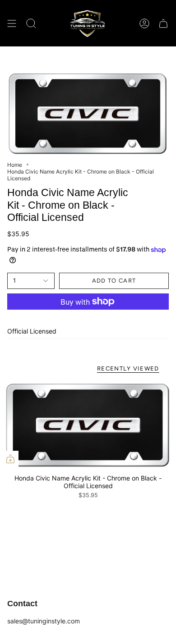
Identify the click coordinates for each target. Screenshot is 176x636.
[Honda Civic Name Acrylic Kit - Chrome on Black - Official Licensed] (88, 425)
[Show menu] (12, 23)
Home (14, 164)
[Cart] (163, 23)
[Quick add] (10, 459)
